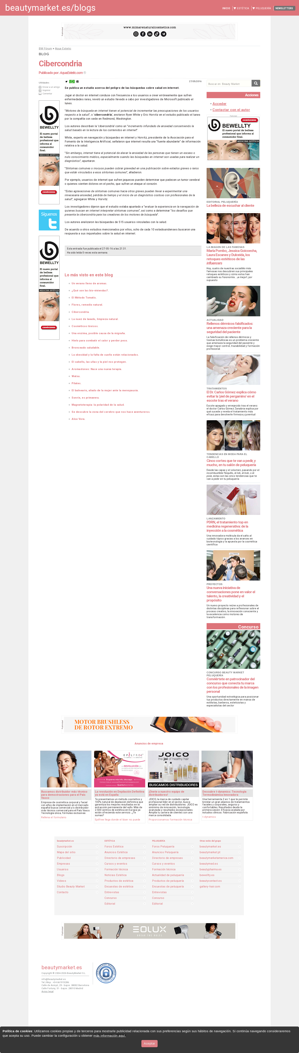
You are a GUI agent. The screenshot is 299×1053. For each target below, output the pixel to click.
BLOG (44, 54)
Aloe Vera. (78, 419)
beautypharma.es (211, 869)
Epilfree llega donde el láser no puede (117, 819)
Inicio (226, 8)
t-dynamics (209, 816)
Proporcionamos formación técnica (170, 819)
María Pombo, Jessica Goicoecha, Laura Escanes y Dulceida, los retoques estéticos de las (232, 257)
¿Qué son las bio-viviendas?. (90, 290)
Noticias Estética (116, 875)
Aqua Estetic (63, 48)
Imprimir (46, 90)
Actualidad (215, 320)
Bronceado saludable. (86, 347)
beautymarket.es (210, 846)
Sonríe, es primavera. (85, 397)
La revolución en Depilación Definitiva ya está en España (119, 793)
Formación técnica (116, 869)
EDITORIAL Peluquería (222, 201)
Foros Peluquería (163, 846)
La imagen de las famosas (225, 247)
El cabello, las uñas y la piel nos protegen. (99, 361)
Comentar (47, 93)
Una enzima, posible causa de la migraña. (99, 333)
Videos (61, 881)
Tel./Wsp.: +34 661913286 (55, 982)
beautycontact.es (211, 881)
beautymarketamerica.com (216, 858)
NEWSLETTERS (284, 8)
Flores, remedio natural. (87, 304)
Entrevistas (112, 892)
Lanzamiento (216, 518)
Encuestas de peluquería (168, 886)
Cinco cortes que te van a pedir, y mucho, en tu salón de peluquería (231, 463)
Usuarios (62, 869)
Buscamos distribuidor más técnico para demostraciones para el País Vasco (64, 795)
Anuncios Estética (116, 852)
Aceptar (149, 1043)
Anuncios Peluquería (165, 852)
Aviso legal (48, 991)
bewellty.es (207, 875)
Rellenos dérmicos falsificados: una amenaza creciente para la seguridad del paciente (230, 328)
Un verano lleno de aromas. (89, 283)
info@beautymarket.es (54, 979)
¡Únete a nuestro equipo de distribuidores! (166, 793)
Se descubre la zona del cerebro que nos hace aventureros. (111, 411)
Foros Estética (114, 846)
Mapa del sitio (66, 852)
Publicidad (64, 858)
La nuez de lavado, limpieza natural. (95, 319)
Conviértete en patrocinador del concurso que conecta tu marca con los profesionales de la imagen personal (232, 685)
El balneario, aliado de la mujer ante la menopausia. (105, 390)
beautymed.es (209, 863)
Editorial (110, 903)
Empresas (63, 863)
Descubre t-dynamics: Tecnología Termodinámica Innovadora (224, 793)
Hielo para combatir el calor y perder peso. (100, 340)
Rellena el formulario (53, 817)
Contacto (62, 892)
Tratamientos (217, 388)
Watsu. (76, 376)
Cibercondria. (81, 312)
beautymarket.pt (210, 852)
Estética (243, 8)
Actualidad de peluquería (168, 875)
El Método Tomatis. (84, 297)
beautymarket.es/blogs (50, 8)
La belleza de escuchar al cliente (230, 205)
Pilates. (76, 383)
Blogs (61, 875)
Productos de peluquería (168, 881)
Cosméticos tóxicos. (85, 326)
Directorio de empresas (120, 858)
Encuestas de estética (119, 886)
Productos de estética (119, 881)
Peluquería (263, 8)
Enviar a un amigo (51, 87)
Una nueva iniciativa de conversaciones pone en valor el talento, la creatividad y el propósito (231, 594)
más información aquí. (109, 1035)
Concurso (248, 626)
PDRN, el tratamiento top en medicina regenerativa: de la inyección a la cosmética (227, 526)
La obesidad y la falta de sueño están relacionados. (105, 354)
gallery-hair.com (210, 886)
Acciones (252, 95)
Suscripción (64, 846)
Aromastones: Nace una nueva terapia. (97, 369)
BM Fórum (45, 48)
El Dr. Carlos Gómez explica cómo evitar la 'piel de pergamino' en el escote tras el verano (231, 396)
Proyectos (215, 584)
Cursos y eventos (116, 863)
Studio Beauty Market (71, 886)
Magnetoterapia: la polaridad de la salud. (98, 404)
